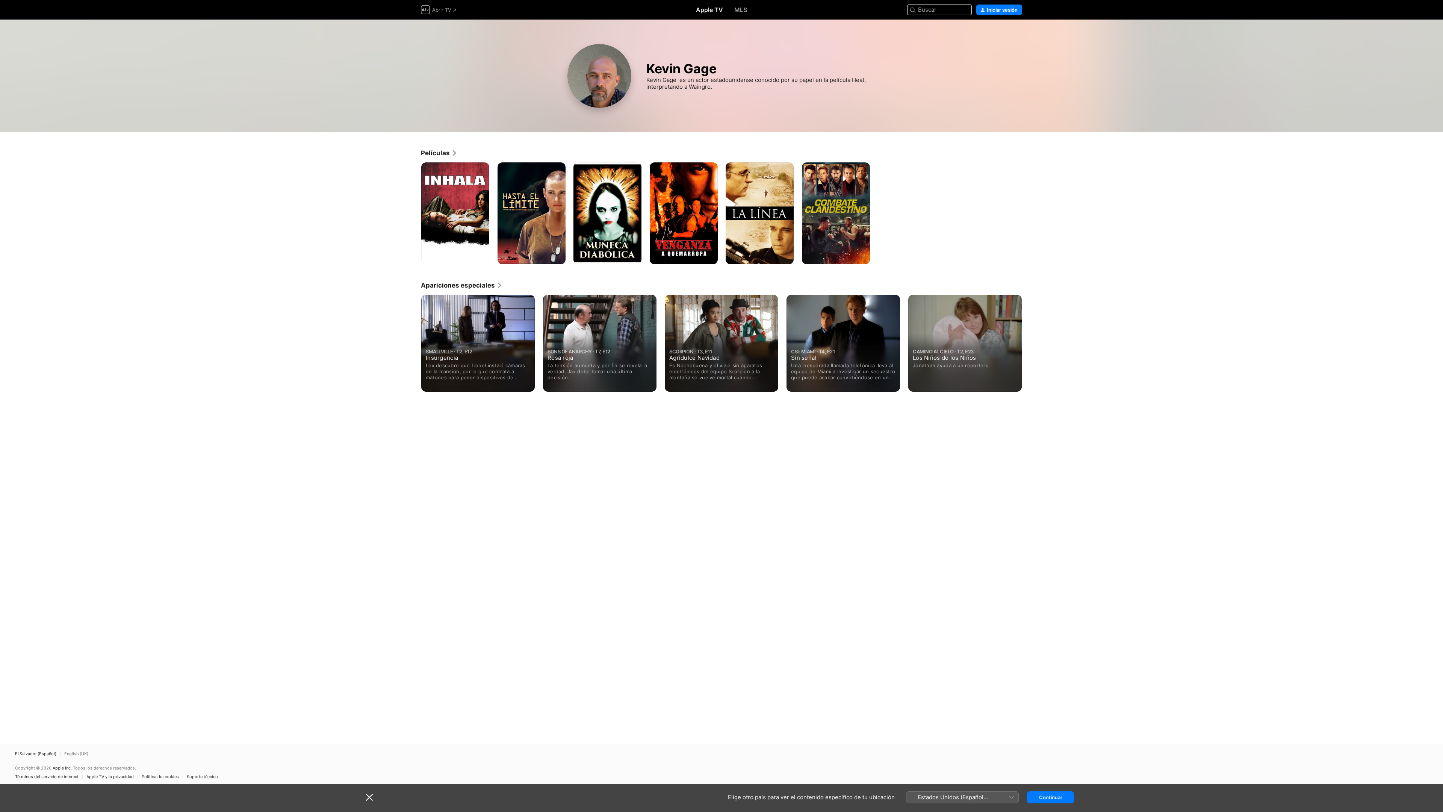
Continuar (1050, 797)
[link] (439, 153)
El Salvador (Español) (35, 754)
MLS (740, 10)
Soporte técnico (202, 777)
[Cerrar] (369, 797)
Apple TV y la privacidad (110, 777)
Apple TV (709, 10)
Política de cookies (160, 777)
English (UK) (76, 754)
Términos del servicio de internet (47, 777)
